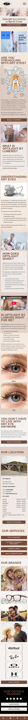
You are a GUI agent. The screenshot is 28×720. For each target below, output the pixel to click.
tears (4, 211)
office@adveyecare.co (11, 493)
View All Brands (14, 682)
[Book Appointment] (10, 718)
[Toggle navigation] (24, 4)
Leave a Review (14, 704)
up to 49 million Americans (9, 101)
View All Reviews (14, 709)
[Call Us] (3, 718)
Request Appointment (14, 24)
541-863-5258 (9, 489)
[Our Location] (17, 718)
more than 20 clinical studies (10, 168)
